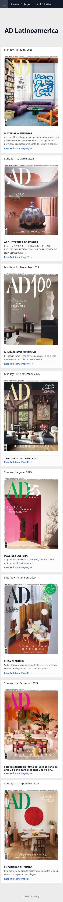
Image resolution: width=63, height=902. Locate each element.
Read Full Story (16, 148)
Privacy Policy (31, 896)
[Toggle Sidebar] (4, 4)
